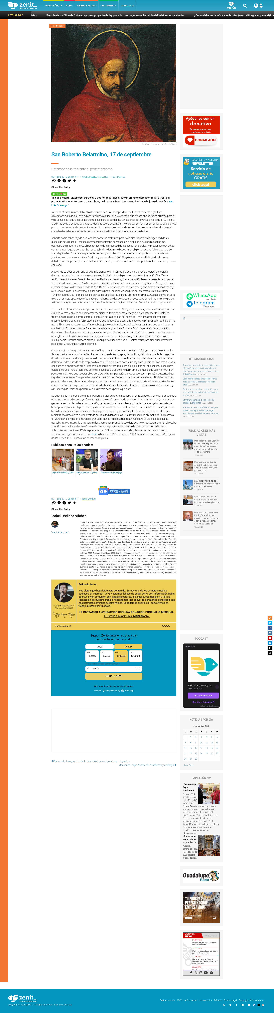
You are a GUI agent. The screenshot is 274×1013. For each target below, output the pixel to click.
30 (196, 759)
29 (191, 759)
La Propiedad (190, 1000)
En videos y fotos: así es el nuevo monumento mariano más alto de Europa (207, 484)
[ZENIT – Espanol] (25, 5)
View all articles (60, 532)
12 (212, 742)
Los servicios (205, 1000)
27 (217, 753)
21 (185, 753)
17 (201, 748)
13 (217, 742)
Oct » (191, 765)
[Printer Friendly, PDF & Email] (59, 193)
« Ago (185, 765)
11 (206, 742)
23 (196, 753)
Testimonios (57, 26)
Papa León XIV (53, 5)
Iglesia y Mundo (86, 5)
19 (212, 748)
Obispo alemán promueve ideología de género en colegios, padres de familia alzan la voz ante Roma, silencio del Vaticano (206, 518)
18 (206, 748)
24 (201, 753)
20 (217, 748)
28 (185, 759)
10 (201, 742)
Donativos (127, 5)
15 (191, 748)
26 (212, 753)
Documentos (109, 5)
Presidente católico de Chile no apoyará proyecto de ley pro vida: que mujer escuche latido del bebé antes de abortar (201, 410)
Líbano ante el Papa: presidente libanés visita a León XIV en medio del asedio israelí (200, 382)
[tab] (192, 935)
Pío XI (94, 434)
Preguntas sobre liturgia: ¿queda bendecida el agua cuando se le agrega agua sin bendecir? (205, 466)
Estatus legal (230, 1000)
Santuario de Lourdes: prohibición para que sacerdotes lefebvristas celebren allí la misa (200, 392)
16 (196, 748)
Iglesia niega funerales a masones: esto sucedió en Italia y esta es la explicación (206, 499)
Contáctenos (256, 1000)
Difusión (218, 1000)
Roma (69, 5)
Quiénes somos (167, 1000)
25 (206, 753)
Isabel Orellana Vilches (95, 177)
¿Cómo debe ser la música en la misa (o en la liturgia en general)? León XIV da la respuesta (169, 15)
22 (191, 753)
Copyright (243, 1000)
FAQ (179, 1000)
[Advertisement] (114, 733)
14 (185, 748)
